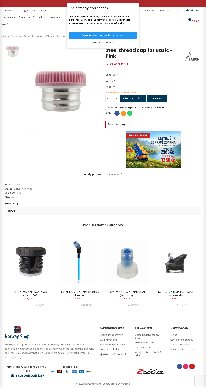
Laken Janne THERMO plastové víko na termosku (175, 294)
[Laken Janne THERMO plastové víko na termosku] (175, 261)
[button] (149, 10)
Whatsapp (129, 113)
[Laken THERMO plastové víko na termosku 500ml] (30, 261)
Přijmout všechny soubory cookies (103, 35)
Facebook (117, 113)
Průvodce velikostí (153, 107)
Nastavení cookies (103, 42)
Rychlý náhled (44, 246)
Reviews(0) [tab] (116, 174)
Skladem (10, 193)
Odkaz (8, 188)
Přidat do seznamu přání (121, 107)
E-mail (123, 113)
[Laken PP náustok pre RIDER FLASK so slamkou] (79, 261)
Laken (18, 184)
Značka (9, 184)
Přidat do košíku (132, 98)
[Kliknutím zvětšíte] (28, 131)
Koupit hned (157, 98)
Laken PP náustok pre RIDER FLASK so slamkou (79, 294)
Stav (7, 197)
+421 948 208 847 (29, 376)
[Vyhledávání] (174, 21)
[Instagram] (185, 366)
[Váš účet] (179, 21)
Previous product (194, 42)
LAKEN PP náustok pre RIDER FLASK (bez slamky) (127, 294)
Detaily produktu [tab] (93, 174)
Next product (198, 42)
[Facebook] (179, 366)
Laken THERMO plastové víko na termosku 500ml (30, 294)
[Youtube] (192, 366)
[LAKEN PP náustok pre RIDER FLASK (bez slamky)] (127, 261)
